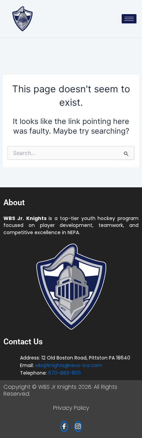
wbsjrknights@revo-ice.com (68, 365)
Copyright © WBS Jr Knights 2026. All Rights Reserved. (60, 390)
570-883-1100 (64, 372)
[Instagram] (78, 426)
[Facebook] (64, 426)
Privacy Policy (71, 408)
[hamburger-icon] (129, 19)
